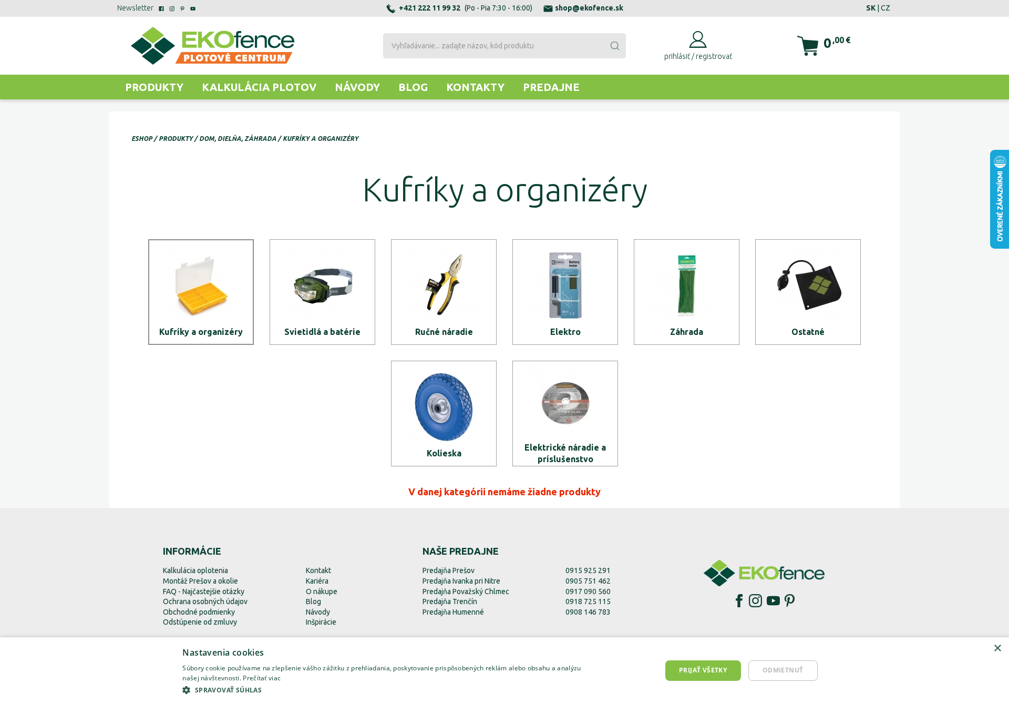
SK (871, 8)
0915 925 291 (588, 570)
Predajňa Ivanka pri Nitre (461, 581)
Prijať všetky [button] (703, 670)
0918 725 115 (588, 601)
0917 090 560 (588, 591)
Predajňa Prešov (449, 570)
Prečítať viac (262, 678)
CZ (885, 8)
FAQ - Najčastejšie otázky (203, 591)
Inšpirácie (321, 622)
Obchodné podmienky (199, 612)
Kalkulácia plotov (259, 87)
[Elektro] (565, 292)
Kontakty (475, 87)
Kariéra (317, 581)
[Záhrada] (686, 292)
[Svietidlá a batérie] (322, 292)
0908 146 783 (588, 612)
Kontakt (318, 570)
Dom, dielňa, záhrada (237, 138)
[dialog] (504, 670)
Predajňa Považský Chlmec (466, 591)
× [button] (997, 648)
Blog (413, 87)
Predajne (551, 87)
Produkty (154, 87)
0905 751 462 (588, 581)
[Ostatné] (808, 292)
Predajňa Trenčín (450, 601)
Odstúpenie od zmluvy (200, 622)
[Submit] (614, 45)
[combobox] (504, 45)
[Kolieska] (444, 413)
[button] (390, 689)
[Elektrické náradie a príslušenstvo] (565, 413)
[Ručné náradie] (444, 292)
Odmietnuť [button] (783, 670)
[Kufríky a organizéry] (201, 292)
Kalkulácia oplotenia (195, 570)
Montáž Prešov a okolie (200, 581)
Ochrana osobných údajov (205, 601)
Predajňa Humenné (453, 612)
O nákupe (321, 591)
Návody (357, 87)
